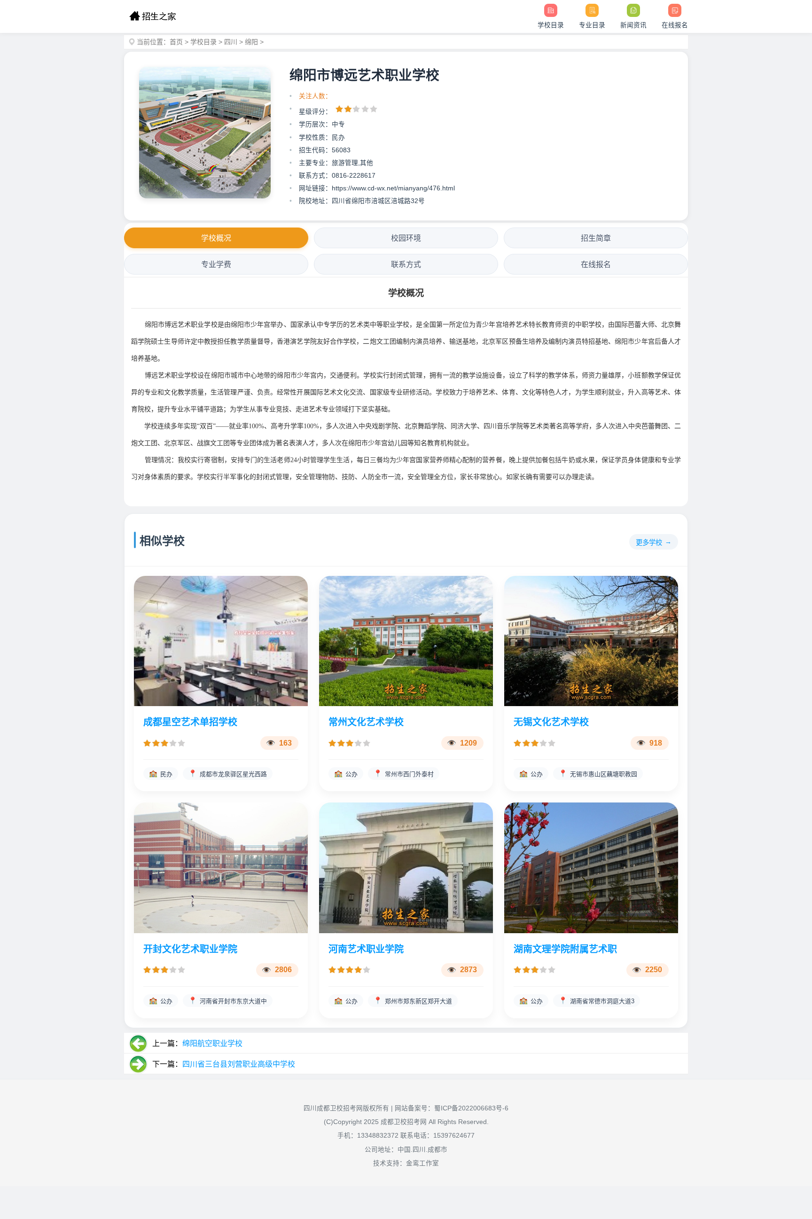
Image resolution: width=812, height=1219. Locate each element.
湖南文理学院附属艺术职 (565, 949)
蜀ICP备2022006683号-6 (471, 1108)
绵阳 (251, 42)
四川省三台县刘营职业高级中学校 (238, 1064)
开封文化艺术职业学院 (190, 949)
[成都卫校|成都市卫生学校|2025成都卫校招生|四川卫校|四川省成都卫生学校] (152, 16)
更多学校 (649, 542)
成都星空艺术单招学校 (190, 722)
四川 (230, 42)
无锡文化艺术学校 (551, 722)
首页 (176, 42)
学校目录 (203, 42)
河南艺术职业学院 (366, 949)
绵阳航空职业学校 (212, 1043)
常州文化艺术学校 (366, 722)
